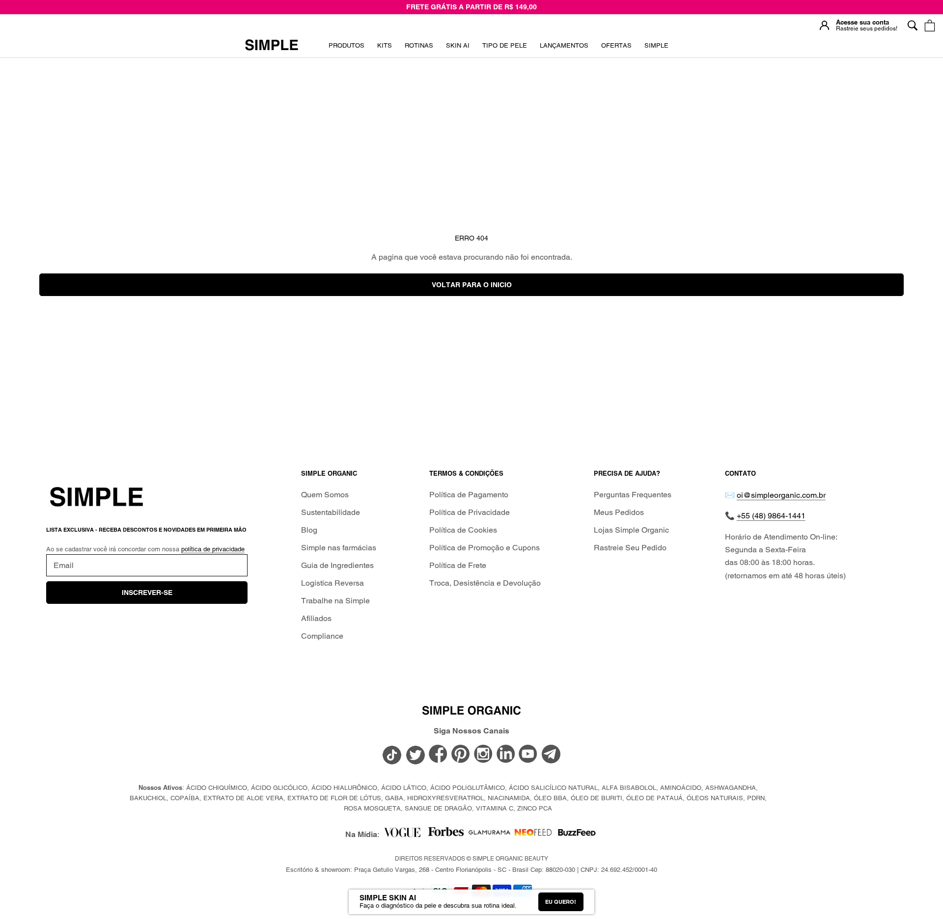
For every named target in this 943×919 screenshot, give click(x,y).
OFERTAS (616, 49)
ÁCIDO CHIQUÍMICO (216, 787)
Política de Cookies (463, 530)
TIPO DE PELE (504, 49)
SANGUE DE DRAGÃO (438, 808)
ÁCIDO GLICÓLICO (279, 787)
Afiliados (316, 618)
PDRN (756, 798)
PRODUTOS (346, 45)
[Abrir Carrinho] (929, 25)
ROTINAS (419, 45)
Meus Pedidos (619, 512)
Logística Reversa (332, 583)
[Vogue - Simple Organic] (402, 834)
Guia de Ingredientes (337, 565)
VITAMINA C (494, 808)
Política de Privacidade (469, 512)
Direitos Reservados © (471, 858)
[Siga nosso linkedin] (506, 754)
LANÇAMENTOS (564, 49)
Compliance (322, 636)
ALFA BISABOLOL (629, 787)
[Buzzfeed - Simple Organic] (577, 834)
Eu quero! (560, 901)
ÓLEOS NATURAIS (715, 798)
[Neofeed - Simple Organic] (533, 834)
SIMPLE (656, 45)
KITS (384, 49)
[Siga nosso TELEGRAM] (551, 755)
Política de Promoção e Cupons (484, 547)
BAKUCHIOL (148, 798)
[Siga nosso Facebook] (438, 754)
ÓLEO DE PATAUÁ (654, 798)
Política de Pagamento (468, 494)
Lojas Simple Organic (631, 530)
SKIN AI (458, 49)
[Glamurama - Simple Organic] (489, 834)
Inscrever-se (147, 592)
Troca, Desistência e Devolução (485, 583)
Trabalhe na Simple (335, 600)
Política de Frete (457, 565)
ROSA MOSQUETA (372, 808)
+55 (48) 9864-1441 (771, 515)
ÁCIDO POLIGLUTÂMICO (467, 787)
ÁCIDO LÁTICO (403, 787)
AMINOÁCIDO (680, 787)
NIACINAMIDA (509, 798)
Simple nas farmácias (338, 547)
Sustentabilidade (330, 512)
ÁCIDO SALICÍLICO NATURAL (553, 787)
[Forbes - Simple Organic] (446, 834)
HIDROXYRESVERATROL (445, 798)
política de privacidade (213, 549)
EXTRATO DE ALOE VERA (243, 798)
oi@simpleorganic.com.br (781, 495)
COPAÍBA (184, 798)
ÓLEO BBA (550, 798)
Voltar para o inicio (472, 285)
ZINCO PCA (534, 808)
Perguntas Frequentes (632, 494)
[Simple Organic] (272, 45)
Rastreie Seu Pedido (630, 547)
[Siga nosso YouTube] (528, 754)
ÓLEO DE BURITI (596, 798)
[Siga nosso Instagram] (483, 754)
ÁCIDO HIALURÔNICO (344, 787)
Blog (309, 530)
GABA (394, 798)
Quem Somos (325, 494)
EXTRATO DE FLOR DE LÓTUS (334, 798)
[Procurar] (912, 25)
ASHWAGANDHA (730, 787)
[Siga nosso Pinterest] (460, 754)
